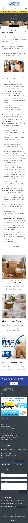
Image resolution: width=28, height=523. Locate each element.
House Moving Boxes (6, 426)
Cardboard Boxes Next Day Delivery (10, 441)
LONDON (3, 500)
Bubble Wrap (4, 424)
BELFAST (3, 505)
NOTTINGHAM (21, 505)
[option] (10, 12)
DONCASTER (14, 505)
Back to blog (15, 246)
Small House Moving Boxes (7, 433)
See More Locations (22, 507)
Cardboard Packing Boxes (7, 428)
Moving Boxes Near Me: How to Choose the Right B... (18, 281)
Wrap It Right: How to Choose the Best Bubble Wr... (18, 321)
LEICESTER (8, 505)
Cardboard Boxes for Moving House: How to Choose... (18, 361)
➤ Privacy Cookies (17, 464)
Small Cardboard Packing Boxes (9, 439)
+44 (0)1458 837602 (7, 453)
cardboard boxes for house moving (13, 218)
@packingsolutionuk (8, 461)
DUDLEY (12, 503)
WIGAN (16, 503)
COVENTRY (20, 503)
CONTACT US (14, 383)
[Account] (19, 8)
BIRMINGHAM (9, 500)
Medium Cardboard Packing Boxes (9, 437)
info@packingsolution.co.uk (9, 455)
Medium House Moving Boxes (8, 431)
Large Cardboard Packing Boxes (9, 435)
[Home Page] (14, 3)
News (15, 15)
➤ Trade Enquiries (18, 461)
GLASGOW (18, 500)
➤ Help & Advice (6, 464)
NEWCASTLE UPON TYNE (6, 506)
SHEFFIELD (23, 500)
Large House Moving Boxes (7, 430)
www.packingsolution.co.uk (9, 457)
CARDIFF (8, 503)
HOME (10, 15)
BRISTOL (3, 503)
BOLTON (15, 506)
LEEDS (14, 500)
